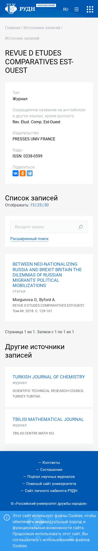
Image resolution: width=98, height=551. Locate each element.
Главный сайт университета (51, 483)
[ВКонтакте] (16, 173)
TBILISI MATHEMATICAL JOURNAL (48, 419)
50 (46, 205)
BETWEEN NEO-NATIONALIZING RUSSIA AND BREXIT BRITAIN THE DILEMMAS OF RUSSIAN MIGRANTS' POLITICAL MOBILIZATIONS (47, 275)
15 (32, 205)
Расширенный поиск (29, 238)
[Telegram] (30, 173)
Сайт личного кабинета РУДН (51, 490)
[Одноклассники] (23, 173)
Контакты (51, 462)
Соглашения (51, 469)
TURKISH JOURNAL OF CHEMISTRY (49, 376)
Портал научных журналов (51, 476)
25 (39, 205)
